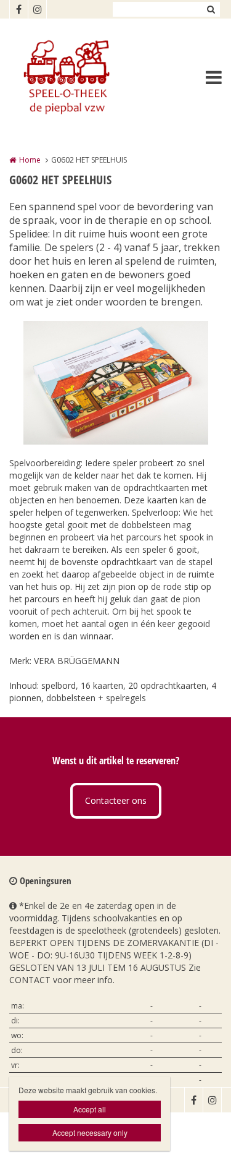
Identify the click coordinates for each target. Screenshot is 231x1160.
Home (30, 160)
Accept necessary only (90, 1132)
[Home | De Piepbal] (83, 77)
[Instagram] (37, 9)
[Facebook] (18, 9)
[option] (115, 383)
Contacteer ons (116, 800)
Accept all (89, 1109)
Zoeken (210, 9)
